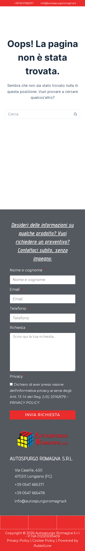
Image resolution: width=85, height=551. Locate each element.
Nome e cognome (26, 270)
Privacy (17, 376)
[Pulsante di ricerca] (75, 114)
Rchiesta (17, 327)
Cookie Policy (43, 541)
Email (15, 289)
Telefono (18, 308)
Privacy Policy (18, 541)
